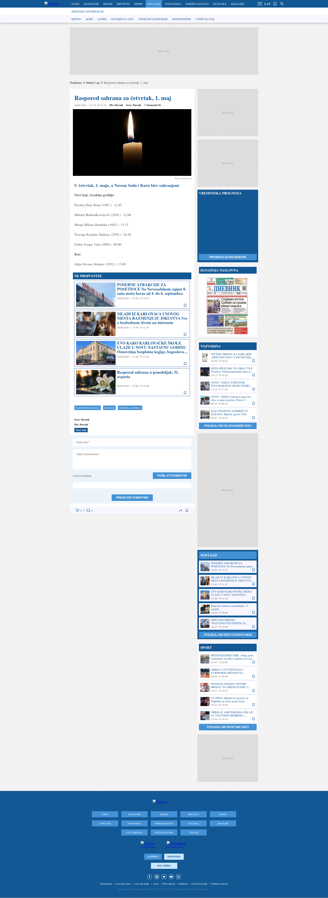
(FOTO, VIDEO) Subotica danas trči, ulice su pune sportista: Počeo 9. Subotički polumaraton (228, 400)
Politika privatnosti (219, 883)
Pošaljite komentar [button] (172, 475)
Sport (138, 4)
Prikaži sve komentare (132, 497)
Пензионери (181, 19)
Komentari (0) (154, 105)
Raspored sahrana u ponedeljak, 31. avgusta (132, 382)
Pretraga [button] (282, 3)
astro (102, 19)
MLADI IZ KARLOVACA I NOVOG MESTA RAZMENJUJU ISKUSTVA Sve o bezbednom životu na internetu (132, 323)
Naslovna (76, 82)
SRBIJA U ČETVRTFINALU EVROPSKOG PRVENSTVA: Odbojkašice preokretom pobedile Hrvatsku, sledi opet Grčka (228, 673)
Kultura (220, 4)
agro (89, 19)
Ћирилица (174, 856)
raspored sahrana (88, 407)
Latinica (153, 856)
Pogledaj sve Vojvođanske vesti (228, 425)
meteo (76, 19)
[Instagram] (157, 877)
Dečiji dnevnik (164, 832)
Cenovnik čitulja (141, 883)
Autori (156, 883)
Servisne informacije (87, 11)
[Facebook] (149, 877)
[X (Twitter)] (164, 877)
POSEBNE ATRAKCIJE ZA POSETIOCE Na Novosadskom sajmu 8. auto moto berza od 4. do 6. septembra (132, 294)
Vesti (75, 4)
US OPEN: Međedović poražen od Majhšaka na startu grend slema (228, 701)
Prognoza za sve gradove (227, 257)
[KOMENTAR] (88, 510)
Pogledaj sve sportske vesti (228, 727)
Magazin (237, 4)
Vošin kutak (204, 19)
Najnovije (91, 4)
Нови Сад (92, 82)
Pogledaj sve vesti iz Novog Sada (228, 634)
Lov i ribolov (134, 832)
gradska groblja (130, 407)
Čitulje (193, 832)
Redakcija (183, 883)
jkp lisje (109, 407)
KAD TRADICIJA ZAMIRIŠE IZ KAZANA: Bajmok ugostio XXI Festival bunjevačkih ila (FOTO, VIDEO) (228, 414)
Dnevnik (119, 105)
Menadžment (106, 883)
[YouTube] (171, 877)
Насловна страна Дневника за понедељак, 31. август (228, 305)
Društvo (123, 4)
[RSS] (178, 877)
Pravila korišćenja (199, 883)
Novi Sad (153, 4)
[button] (259, 3)
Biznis (107, 4)
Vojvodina (173, 4)
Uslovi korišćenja (82, 476)
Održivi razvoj (197, 4)
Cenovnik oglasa (123, 883)
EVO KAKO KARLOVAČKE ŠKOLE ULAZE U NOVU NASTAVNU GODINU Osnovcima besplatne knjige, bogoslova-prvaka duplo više (132, 353)
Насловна (164, 865)
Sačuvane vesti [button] (275, 3)
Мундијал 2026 (122, 19)
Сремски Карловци (153, 19)
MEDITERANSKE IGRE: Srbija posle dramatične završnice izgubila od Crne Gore (228, 659)
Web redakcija (168, 883)
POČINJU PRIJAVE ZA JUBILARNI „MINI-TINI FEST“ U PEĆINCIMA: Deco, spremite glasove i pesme (228, 358)
